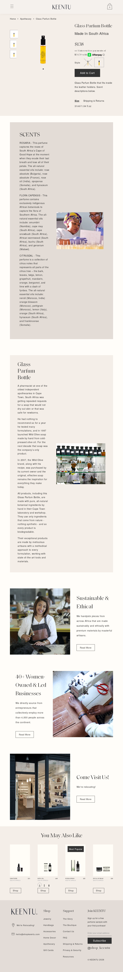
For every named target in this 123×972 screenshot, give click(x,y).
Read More (85, 647)
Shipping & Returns (93, 100)
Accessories (49, 931)
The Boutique (69, 925)
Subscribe (99, 940)
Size (77, 100)
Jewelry (47, 918)
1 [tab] (43, 69)
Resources (68, 956)
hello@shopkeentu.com (28, 934)
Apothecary (26, 18)
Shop (15, 890)
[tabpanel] (43, 45)
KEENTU (94, 959)
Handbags (48, 925)
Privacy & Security (72, 950)
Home (13, 18)
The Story (68, 918)
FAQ (65, 937)
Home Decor (49, 937)
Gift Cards (48, 950)
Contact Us (68, 931)
